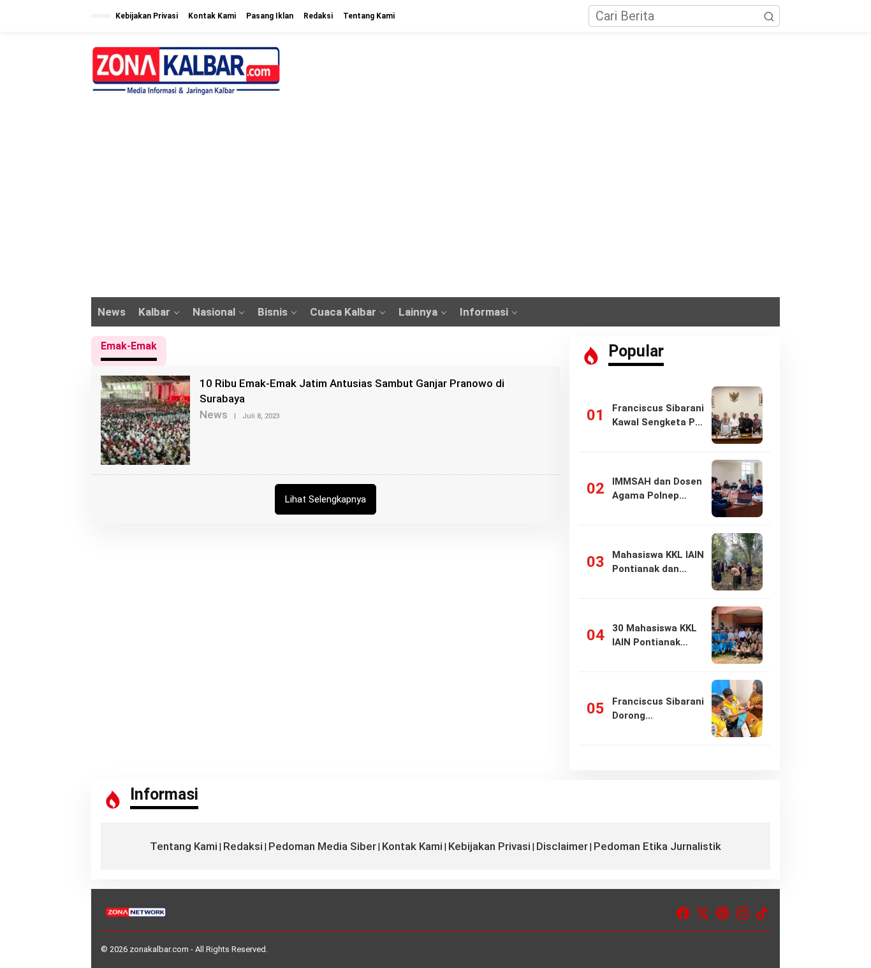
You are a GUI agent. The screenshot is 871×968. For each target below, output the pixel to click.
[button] (769, 16)
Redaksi (243, 846)
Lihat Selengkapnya (325, 499)
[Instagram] (742, 913)
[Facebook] (683, 913)
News (214, 414)
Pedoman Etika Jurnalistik (657, 846)
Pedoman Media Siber (322, 846)
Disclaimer (562, 846)
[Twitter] (702, 913)
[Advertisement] (435, 201)
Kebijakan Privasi (489, 846)
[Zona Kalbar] (186, 70)
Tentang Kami (183, 846)
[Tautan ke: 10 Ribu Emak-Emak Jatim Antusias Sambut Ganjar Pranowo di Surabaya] (145, 419)
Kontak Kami (412, 846)
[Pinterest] (722, 913)
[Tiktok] (762, 913)
